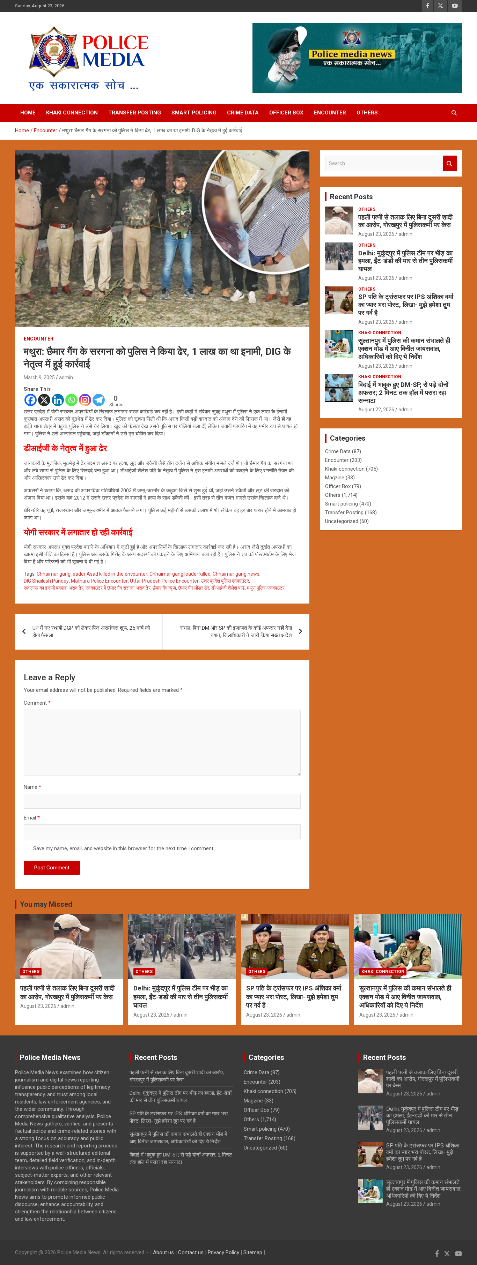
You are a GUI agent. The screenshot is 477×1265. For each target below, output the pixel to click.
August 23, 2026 (376, 234)
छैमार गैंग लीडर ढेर (193, 588)
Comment (37, 703)
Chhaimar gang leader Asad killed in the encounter (92, 574)
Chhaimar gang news (236, 574)
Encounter (330, 113)
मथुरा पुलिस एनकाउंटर (266, 588)
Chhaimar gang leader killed (180, 574)
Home (28, 113)
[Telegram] (99, 400)
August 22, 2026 (376, 409)
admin (66, 377)
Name (32, 787)
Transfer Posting (134, 113)
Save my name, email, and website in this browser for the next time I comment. (123, 848)
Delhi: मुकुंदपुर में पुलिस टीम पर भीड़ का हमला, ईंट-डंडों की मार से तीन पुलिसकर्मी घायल (405, 261)
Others (367, 113)
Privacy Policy (223, 1252)
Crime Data (243, 113)
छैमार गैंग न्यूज (164, 588)
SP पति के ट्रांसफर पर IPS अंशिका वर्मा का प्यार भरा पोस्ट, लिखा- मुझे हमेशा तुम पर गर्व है (405, 305)
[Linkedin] (58, 400)
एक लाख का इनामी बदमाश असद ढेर (53, 588)
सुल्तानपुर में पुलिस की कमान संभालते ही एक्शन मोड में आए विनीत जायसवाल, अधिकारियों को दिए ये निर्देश (404, 349)
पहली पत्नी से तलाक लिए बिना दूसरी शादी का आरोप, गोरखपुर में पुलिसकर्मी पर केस (405, 221)
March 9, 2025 (39, 377)
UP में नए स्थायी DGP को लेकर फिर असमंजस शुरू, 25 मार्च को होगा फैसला (91, 631)
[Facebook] (30, 400)
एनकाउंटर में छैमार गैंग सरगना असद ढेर (118, 588)
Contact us (191, 1252)
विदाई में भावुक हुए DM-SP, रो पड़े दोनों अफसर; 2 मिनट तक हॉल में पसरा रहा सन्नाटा (403, 393)
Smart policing (194, 113)
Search (450, 163)
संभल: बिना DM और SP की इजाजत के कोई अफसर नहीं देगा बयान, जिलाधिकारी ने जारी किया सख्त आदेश (236, 631)
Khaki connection (72, 113)
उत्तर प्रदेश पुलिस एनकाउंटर (225, 581)
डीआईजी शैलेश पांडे (228, 588)
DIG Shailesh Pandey (46, 581)
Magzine (334, 477)
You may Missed (46, 904)
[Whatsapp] (71, 400)
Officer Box (286, 113)
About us (163, 1252)
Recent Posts (351, 197)
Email (32, 818)
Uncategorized (341, 521)
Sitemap (252, 1252)
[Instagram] (85, 400)
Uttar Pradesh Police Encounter (164, 581)
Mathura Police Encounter (99, 581)
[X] (44, 400)
